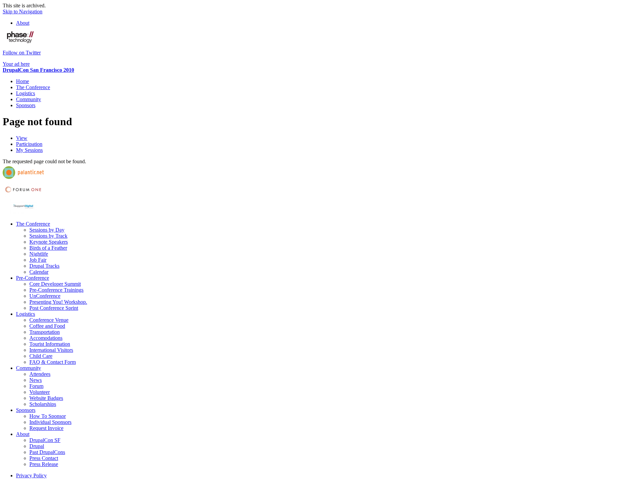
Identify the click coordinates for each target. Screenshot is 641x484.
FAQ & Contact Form (52, 362)
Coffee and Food (47, 326)
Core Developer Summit (55, 284)
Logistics (25, 93)
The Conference (33, 87)
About (22, 23)
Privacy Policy (31, 475)
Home (22, 81)
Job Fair (37, 260)
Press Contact (43, 458)
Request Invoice (46, 428)
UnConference (44, 296)
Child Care (40, 356)
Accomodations (45, 338)
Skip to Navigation (22, 11)
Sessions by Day (46, 230)
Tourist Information (49, 344)
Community (28, 99)
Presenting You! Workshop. (58, 302)
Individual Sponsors (50, 422)
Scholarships (42, 404)
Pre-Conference (32, 278)
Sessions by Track (48, 236)
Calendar (38, 272)
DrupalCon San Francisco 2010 (38, 70)
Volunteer (39, 392)
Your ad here (16, 64)
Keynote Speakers (48, 242)
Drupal (36, 446)
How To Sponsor (47, 416)
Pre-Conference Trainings (56, 290)
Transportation (44, 332)
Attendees (39, 374)
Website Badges (46, 398)
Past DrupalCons (47, 452)
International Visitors (51, 350)
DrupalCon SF (44, 440)
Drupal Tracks (44, 266)
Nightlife (38, 254)
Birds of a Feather (48, 248)
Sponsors (25, 105)
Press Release (43, 464)
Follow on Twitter (22, 52)
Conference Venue (48, 320)
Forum (36, 386)
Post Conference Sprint (53, 308)
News (35, 380)
